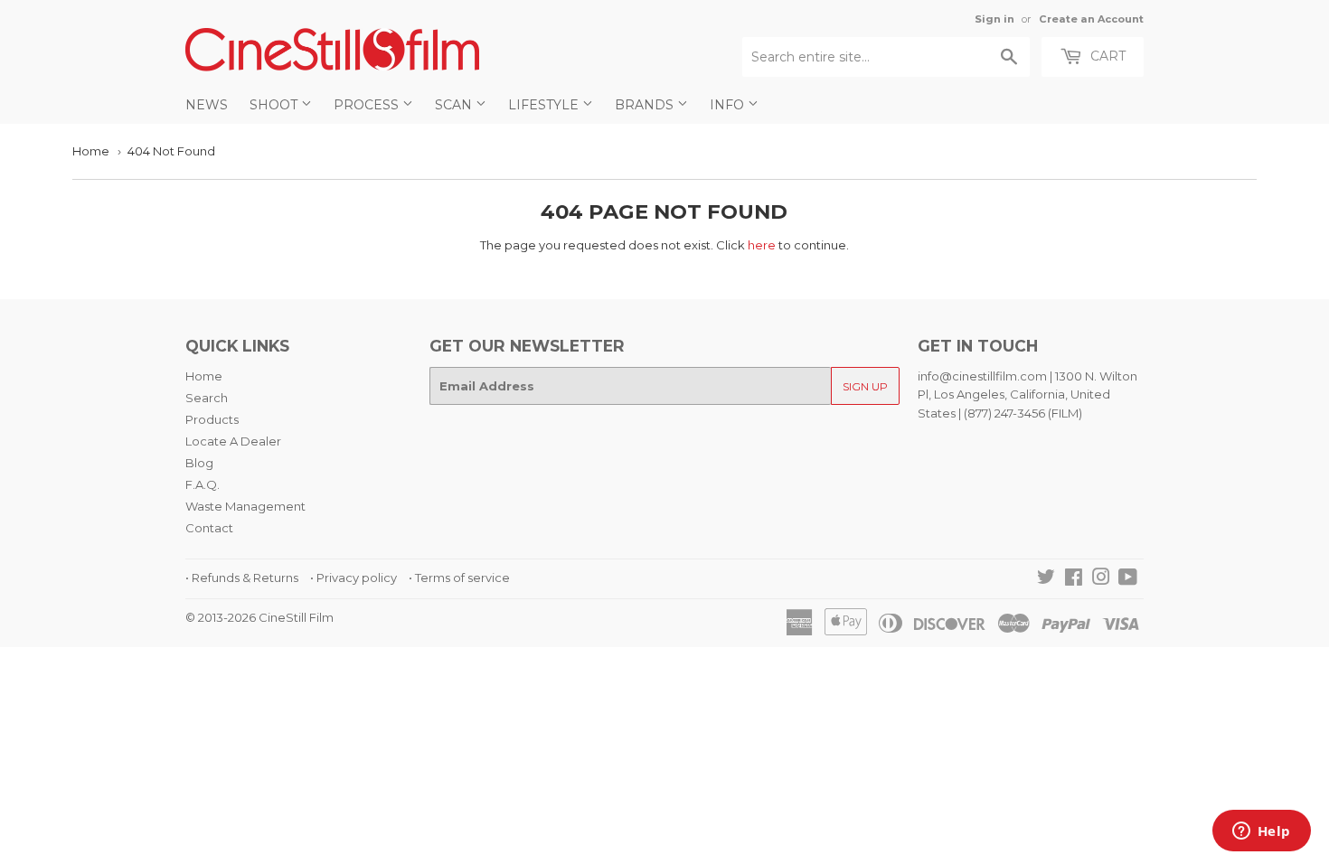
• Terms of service (459, 577)
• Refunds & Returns (241, 577)
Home (90, 151)
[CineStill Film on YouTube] (1127, 579)
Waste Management (245, 506)
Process (368, 105)
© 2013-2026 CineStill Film (259, 617)
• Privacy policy (353, 577)
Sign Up (865, 386)
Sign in (994, 19)
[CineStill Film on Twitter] (1046, 579)
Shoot (275, 105)
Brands (646, 105)
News (206, 105)
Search (206, 397)
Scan (455, 105)
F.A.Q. (202, 484)
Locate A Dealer (233, 441)
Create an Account (1091, 19)
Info (729, 105)
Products (212, 419)
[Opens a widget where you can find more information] (1261, 832)
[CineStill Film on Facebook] (1073, 579)
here (762, 245)
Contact (209, 528)
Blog (199, 462)
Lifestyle (545, 105)
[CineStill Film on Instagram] (1101, 579)
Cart (1106, 56)
